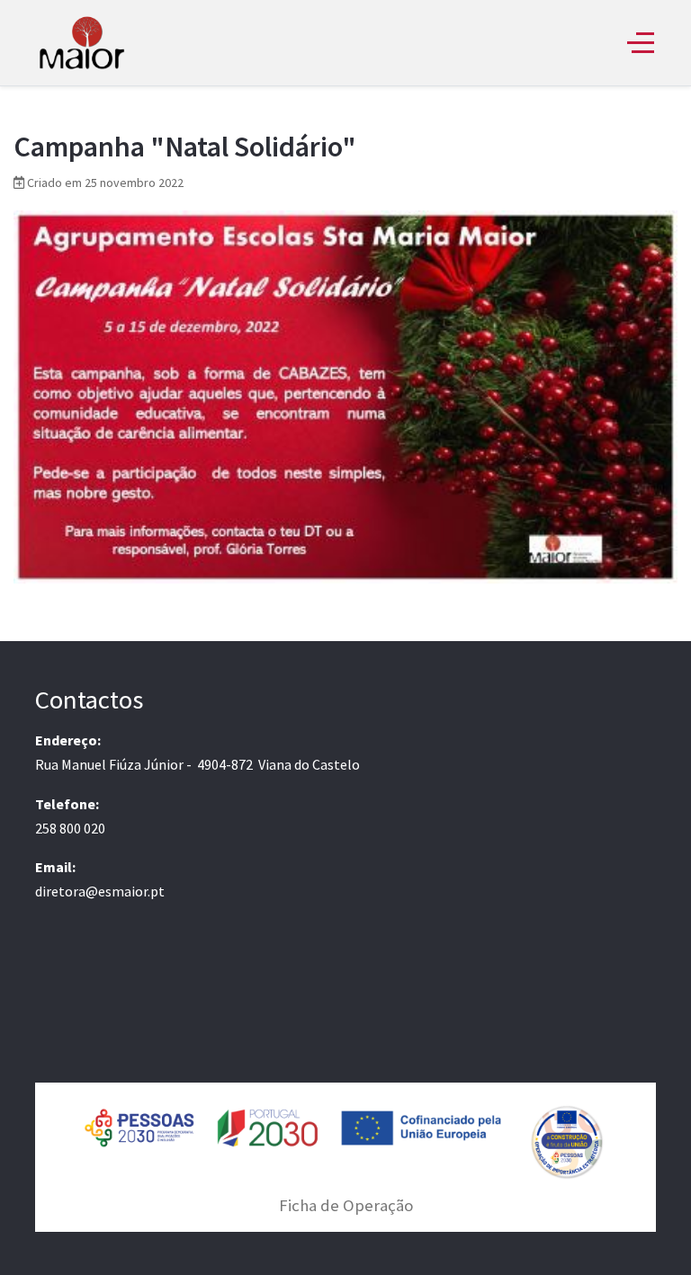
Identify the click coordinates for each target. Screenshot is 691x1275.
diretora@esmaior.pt (100, 891)
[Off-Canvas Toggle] (640, 42)
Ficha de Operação (346, 1205)
